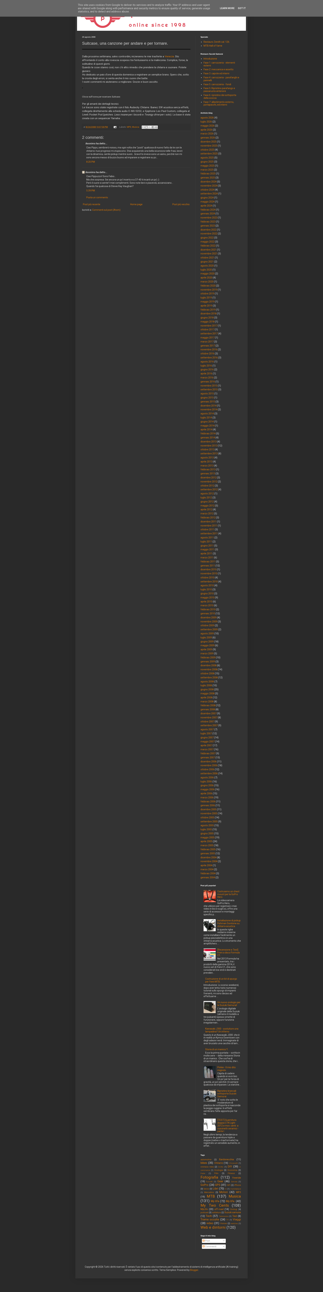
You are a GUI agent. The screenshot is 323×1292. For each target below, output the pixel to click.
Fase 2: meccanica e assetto (219, 69)
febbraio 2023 (208, 221)
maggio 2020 (207, 273)
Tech (209, 1216)
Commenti (210, 1246)
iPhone (237, 1185)
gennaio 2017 (208, 345)
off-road (219, 1209)
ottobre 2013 (207, 449)
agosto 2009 (207, 633)
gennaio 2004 (208, 877)
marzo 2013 (207, 465)
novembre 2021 (209, 253)
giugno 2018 (207, 317)
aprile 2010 (206, 601)
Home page (136, 204)
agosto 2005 (207, 825)
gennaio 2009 (208, 661)
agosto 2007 (207, 729)
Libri (215, 1188)
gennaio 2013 (208, 473)
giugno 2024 (207, 197)
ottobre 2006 (207, 769)
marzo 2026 (207, 133)
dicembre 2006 (209, 761)
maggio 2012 (207, 505)
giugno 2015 (207, 397)
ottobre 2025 (207, 149)
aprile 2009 (206, 649)
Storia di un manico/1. (216, 1049)
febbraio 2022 (208, 245)
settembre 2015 (209, 389)
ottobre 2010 (207, 577)
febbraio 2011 (208, 561)
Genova (234, 1182)
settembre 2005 (209, 821)
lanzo (206, 1188)
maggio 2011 (207, 549)
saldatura (216, 1212)
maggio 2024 (207, 201)
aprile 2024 (206, 205)
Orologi (233, 1209)
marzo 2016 (207, 377)
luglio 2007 (206, 733)
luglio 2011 (206, 541)
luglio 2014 (206, 417)
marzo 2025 (207, 169)
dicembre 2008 (209, 665)
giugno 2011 (207, 545)
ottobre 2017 (207, 329)
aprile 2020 (206, 277)
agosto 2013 (207, 457)
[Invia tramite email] (143, 127)
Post (207, 1240)
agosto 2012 (207, 493)
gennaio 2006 (208, 805)
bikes (204, 1162)
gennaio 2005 (208, 853)
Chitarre (218, 1163)
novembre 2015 (209, 385)
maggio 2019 (207, 301)
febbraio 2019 (208, 309)
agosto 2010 (207, 585)
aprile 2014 (206, 429)
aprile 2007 (206, 745)
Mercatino (209, 1192)
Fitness (231, 1173)
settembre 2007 (209, 725)
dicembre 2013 (209, 441)
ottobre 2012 (207, 485)
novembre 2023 (209, 217)
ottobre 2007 (207, 721)
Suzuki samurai (232, 1212)
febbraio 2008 (208, 705)
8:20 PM (90, 161)
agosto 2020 (207, 265)
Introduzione (210, 58)
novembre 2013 (209, 445)
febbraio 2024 (208, 209)
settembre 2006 (209, 773)
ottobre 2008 (207, 673)
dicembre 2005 (209, 809)
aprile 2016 (206, 373)
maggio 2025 (207, 165)
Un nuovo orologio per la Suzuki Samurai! (228, 1004)
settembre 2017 (209, 333)
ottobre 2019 (207, 293)
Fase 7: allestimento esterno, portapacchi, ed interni (219, 103)
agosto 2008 (207, 681)
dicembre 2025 (209, 141)
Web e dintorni (213, 1227)
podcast (204, 1212)
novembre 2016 (209, 349)
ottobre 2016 (207, 353)
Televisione (223, 1216)
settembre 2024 (209, 193)
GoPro (204, 1184)
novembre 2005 (209, 813)
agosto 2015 (207, 393)
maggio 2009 (207, 645)
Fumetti (209, 1182)
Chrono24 (233, 1163)
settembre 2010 (209, 581)
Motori (223, 1192)
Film (216, 1173)
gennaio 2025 (208, 177)
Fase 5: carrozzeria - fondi (217, 84)
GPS (217, 1184)
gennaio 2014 (208, 437)
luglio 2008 (206, 685)
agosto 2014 (207, 413)
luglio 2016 (206, 365)
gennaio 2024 (208, 213)
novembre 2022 (209, 233)
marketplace (235, 1189)
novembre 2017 (209, 325)
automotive (206, 1159)
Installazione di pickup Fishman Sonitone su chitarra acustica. (229, 923)
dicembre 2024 (209, 181)
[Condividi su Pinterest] (156, 127)
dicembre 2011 (209, 521)
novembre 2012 (209, 481)
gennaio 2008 (208, 709)
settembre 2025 (209, 153)
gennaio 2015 (208, 401)
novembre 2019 (209, 289)
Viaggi (237, 1219)
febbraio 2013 (208, 469)
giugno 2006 (207, 785)
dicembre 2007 (209, 713)
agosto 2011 (207, 537)
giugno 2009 (207, 641)
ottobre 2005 (207, 817)
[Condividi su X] (149, 127)
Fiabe (203, 1173)
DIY (230, 1166)
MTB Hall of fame (213, 45)
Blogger (194, 1270)
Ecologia (218, 1170)
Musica (135, 127)
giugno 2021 (207, 261)
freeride (236, 1177)
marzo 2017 (207, 341)
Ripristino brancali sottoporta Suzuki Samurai (226, 1094)
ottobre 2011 (207, 529)
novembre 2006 (209, 765)
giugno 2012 (207, 501)
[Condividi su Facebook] (153, 127)
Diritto (220, 1167)
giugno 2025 (207, 161)
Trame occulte (210, 1219)
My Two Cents (215, 1205)
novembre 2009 (209, 621)
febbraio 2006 (208, 801)
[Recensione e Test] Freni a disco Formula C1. (228, 952)
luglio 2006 (206, 781)
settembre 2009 (209, 629)
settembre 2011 (209, 533)
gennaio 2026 (208, 137)
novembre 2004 (209, 861)
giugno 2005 (207, 833)
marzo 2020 (207, 281)
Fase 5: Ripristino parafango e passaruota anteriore (219, 89)
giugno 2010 (207, 593)
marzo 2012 (207, 513)
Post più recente (91, 204)
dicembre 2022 (209, 229)
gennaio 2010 (208, 613)
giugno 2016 (207, 369)
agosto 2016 (207, 361)
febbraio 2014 (208, 433)
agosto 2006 (207, 777)
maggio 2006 (207, 789)
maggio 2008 (207, 693)
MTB (211, 1196)
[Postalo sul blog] (146, 127)
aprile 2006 (206, 793)
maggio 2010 (207, 597)
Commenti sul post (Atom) (106, 210)
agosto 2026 (207, 117)
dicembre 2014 (209, 405)
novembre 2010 (209, 573)
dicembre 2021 (209, 249)
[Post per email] (115, 127)
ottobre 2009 (207, 625)
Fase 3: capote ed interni (216, 73)
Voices (223, 1223)
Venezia (169, 56)
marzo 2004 (207, 869)
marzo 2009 (207, 653)
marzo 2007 (207, 749)
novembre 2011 (209, 525)
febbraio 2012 (208, 517)
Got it (242, 8)
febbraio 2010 (208, 609)
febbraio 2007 (208, 753)
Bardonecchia (226, 1159)
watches (234, 1223)
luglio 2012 (206, 497)
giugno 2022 (207, 237)
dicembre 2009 (209, 617)
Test (234, 1216)
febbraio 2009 (208, 657)
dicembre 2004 (209, 857)
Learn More (227, 8)
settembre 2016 (209, 357)
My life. (230, 1201)
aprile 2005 (206, 841)
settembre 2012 (209, 489)
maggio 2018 (207, 321)
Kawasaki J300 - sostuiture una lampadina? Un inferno (221, 1030)
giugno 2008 (207, 689)
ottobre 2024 (207, 189)
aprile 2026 (206, 129)
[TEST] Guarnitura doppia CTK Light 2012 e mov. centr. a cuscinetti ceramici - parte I (228, 1126)
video (209, 1223)
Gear (220, 1181)
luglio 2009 (206, 637)
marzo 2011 (207, 557)
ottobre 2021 (207, 257)
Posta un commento (97, 197)
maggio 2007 (207, 741)
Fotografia (209, 1177)
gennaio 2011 (208, 565)
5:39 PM (90, 190)
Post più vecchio (181, 204)
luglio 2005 (206, 829)
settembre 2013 (209, 453)
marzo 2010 (207, 605)
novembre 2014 (209, 409)
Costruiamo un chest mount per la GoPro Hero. (228, 894)
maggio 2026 (207, 125)
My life (215, 1201)
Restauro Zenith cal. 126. (217, 41)
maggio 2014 (207, 425)
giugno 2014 (207, 421)
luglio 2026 (206, 121)
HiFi (229, 1185)
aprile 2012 (206, 509)
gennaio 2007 (208, 757)
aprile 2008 (206, 697)
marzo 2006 (207, 797)
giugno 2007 (207, 737)
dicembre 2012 (209, 477)
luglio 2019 (206, 297)
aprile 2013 (206, 461)
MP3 (129, 127)
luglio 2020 (206, 269)
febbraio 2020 (208, 285)
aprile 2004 (206, 865)
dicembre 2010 (209, 569)
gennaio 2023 (208, 225)
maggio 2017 (207, 337)
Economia (232, 1170)
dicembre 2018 (209, 313)
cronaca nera (207, 1166)
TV (227, 1220)
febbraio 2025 (208, 173)
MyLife (204, 1209)
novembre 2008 (209, 669)
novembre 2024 (209, 185)
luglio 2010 (206, 589)
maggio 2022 (207, 241)
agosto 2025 (207, 157)
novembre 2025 (209, 145)
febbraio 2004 (208, 873)
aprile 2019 (206, 305)
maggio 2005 (207, 837)
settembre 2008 (209, 677)
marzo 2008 (207, 701)
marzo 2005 (207, 845)
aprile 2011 (206, 553)
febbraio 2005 (208, 849)
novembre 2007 (209, 717)
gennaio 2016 (208, 381)
